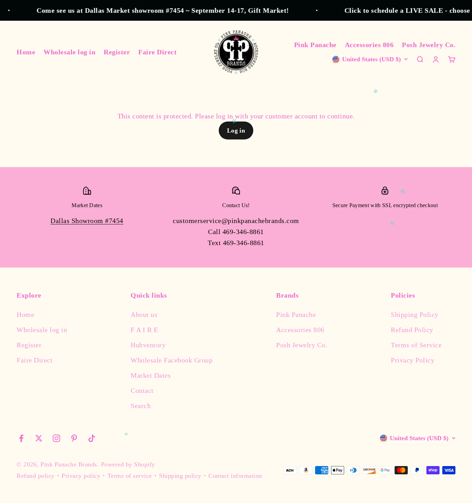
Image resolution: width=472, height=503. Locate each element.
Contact (142, 390)
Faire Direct (157, 52)
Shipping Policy (414, 314)
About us (144, 314)
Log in (236, 130)
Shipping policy (180, 475)
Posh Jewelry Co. (428, 44)
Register (117, 52)
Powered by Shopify (128, 464)
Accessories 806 (369, 44)
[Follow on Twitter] (39, 438)
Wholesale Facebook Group (172, 360)
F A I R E (144, 329)
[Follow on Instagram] (56, 438)
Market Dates (151, 375)
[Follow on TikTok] (91, 438)
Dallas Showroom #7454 (86, 220)
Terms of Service (416, 345)
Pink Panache (315, 44)
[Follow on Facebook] (21, 438)
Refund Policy (412, 329)
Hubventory (148, 345)
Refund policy (36, 475)
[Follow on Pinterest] (74, 438)
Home (26, 52)
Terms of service (129, 475)
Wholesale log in (69, 52)
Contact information (235, 475)
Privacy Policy (412, 360)
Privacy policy (81, 475)
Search (141, 405)
